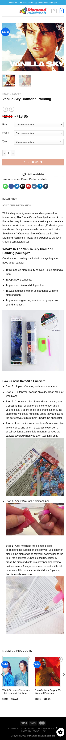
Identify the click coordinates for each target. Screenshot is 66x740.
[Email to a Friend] (22, 186)
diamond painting (17, 258)
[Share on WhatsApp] (5, 186)
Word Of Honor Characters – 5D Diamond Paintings (16, 691)
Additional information (16, 205)
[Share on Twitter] (17, 186)
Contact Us (15, 728)
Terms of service (47, 728)
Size (4, 124)
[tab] (33, 199)
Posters (33, 179)
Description (9, 199)
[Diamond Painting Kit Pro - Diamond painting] (33, 10)
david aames (14, 179)
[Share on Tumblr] (45, 186)
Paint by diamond (46, 217)
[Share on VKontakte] (34, 186)
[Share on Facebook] (11, 186)
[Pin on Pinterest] (28, 186)
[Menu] (4, 11)
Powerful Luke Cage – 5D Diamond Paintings (48, 691)
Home (5, 94)
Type (4, 141)
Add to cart (33, 162)
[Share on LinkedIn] (40, 186)
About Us (29, 728)
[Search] (54, 10)
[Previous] (8, 47)
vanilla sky (43, 179)
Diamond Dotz (17, 381)
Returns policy (30, 731)
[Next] (58, 47)
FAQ (44, 731)
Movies (16, 94)
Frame (5, 133)
